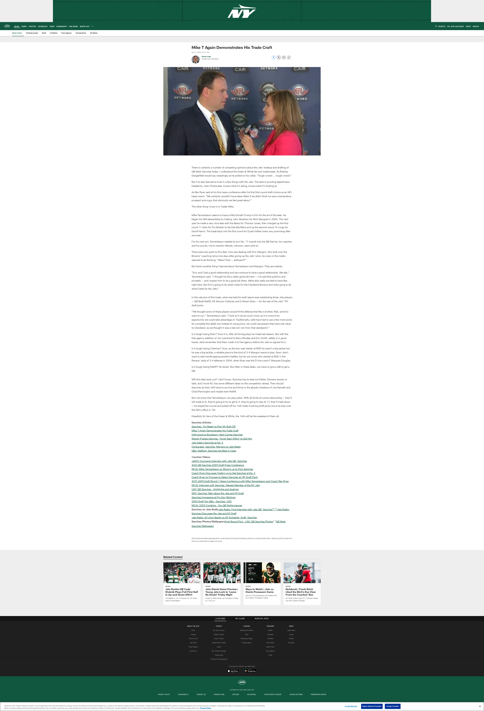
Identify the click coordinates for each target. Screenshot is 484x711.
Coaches (270, 638)
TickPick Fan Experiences (218, 659)
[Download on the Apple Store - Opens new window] (233, 671)
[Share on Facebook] (274, 59)
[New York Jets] (242, 682)
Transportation (247, 642)
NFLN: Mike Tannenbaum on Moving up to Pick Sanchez (222, 469)
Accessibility (183, 694)
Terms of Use (193, 638)
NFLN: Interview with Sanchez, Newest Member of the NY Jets (226, 485)
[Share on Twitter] (279, 59)
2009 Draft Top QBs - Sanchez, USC (212, 501)
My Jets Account (218, 630)
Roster (270, 630)
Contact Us (193, 651)
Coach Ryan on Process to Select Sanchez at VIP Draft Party (225, 477)
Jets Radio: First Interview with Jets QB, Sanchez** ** (247, 509)
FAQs (193, 630)
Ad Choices (251, 694)
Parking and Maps (247, 638)
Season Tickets (219, 634)
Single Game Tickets (219, 642)
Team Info (270, 626)
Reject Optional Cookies (371, 706)
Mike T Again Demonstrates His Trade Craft (215, 430)
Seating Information (246, 630)
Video (291, 634)
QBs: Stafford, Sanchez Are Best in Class (214, 450)
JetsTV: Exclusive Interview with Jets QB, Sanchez (219, 460)
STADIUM (247, 626)
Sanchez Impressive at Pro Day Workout (213, 497)
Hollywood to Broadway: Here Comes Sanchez (217, 434)
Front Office (270, 642)
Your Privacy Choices (272, 694)
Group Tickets (219, 638)
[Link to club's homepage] (7, 26)
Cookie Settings (296, 694)
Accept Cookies (393, 706)
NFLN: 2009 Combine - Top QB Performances (217, 505)
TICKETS (219, 626)
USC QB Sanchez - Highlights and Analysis (215, 489)
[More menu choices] (93, 26)
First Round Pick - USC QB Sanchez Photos (249, 521)
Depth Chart (270, 647)
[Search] (436, 26)
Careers (193, 634)
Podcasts (291, 642)
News (291, 626)
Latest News (291, 630)
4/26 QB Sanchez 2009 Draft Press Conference (218, 464)
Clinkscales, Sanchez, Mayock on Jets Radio (216, 446)
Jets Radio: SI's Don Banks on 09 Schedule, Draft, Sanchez (224, 517)
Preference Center (318, 694)
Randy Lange (206, 56)
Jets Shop (193, 642)
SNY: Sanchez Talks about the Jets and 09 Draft (218, 493)
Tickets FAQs (219, 655)
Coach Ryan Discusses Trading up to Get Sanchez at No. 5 (223, 473)
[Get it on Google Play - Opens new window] (250, 672)
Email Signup (193, 647)
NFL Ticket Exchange (219, 651)
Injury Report (270, 651)
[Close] (480, 706)
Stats (270, 655)
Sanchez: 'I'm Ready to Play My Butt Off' (214, 426)
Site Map (235, 694)
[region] (242, 706)
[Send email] (284, 59)
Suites (219, 647)
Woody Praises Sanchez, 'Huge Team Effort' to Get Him (222, 438)
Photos (291, 638)
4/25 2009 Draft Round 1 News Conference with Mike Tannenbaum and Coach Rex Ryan (240, 481)
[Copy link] (289, 57)
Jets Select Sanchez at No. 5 (207, 442)
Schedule (270, 634)
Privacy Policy (164, 694)
